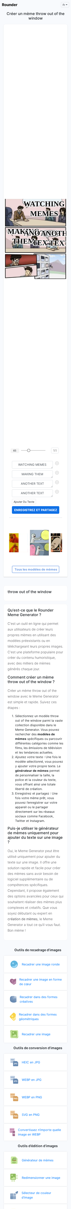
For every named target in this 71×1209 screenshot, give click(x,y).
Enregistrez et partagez (35, 510)
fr (64, 4)
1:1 (55, 450)
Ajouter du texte (24, 501)
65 (14, 450)
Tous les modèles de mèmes (36, 569)
